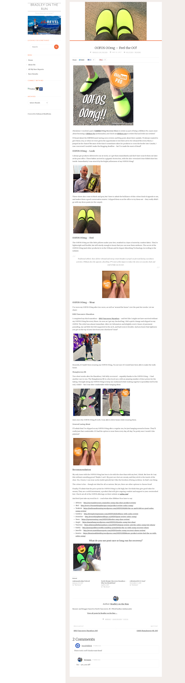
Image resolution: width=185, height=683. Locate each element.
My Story (129, 52)
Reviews (138, 52)
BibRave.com (122, 134)
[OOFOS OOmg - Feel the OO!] (116, 32)
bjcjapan (87, 660)
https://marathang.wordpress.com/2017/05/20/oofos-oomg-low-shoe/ (109, 522)
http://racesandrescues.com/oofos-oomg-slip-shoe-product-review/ (110, 503)
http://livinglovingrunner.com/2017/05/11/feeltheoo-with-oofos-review (111, 514)
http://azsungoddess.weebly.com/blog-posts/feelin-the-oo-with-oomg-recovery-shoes (115, 528)
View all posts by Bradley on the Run (102, 613)
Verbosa (39, 114)
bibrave (108, 619)
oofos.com (124, 494)
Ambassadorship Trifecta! (81, 581)
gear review (117, 619)
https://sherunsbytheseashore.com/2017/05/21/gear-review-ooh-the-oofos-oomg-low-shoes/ (119, 525)
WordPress (47, 114)
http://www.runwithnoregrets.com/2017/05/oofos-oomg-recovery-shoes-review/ (114, 530)
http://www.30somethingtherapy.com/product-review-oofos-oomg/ (107, 505)
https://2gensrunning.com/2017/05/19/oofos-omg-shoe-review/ (106, 519)
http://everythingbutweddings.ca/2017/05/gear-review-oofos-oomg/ (111, 517)
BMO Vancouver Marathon (109, 318)
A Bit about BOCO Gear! (137, 581)
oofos (125, 619)
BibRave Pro (90, 134)
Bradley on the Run (44, 7)
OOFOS (98, 131)
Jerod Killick (87, 646)
